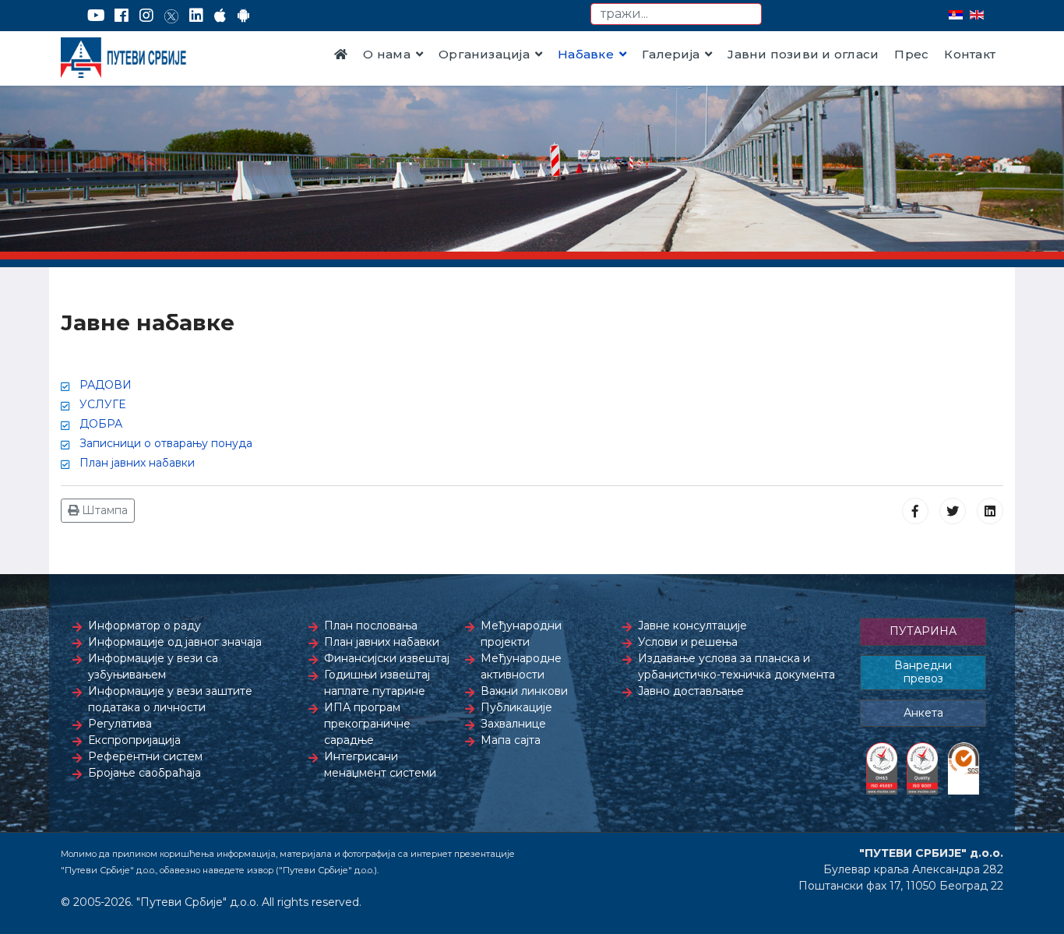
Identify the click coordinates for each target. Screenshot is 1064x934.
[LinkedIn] (196, 15)
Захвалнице (513, 724)
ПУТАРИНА (923, 631)
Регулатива (120, 724)
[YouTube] (96, 15)
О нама (386, 54)
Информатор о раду (144, 626)
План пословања (370, 626)
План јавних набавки (137, 463)
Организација (484, 54)
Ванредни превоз (923, 672)
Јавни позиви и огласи (803, 54)
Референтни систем (145, 756)
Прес (911, 54)
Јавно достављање (691, 691)
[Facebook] (122, 15)
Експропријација (134, 740)
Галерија (670, 54)
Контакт (969, 54)
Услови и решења (688, 642)
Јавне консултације (692, 626)
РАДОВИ (105, 385)
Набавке (586, 54)
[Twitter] (171, 15)
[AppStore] (220, 15)
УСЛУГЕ (102, 404)
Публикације (516, 707)
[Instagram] (146, 15)
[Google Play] (244, 15)
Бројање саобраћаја (144, 773)
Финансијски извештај (386, 658)
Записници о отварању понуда (165, 443)
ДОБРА (100, 424)
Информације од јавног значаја (175, 642)
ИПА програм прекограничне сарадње (367, 723)
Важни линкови (524, 691)
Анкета (923, 713)
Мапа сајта (511, 740)
